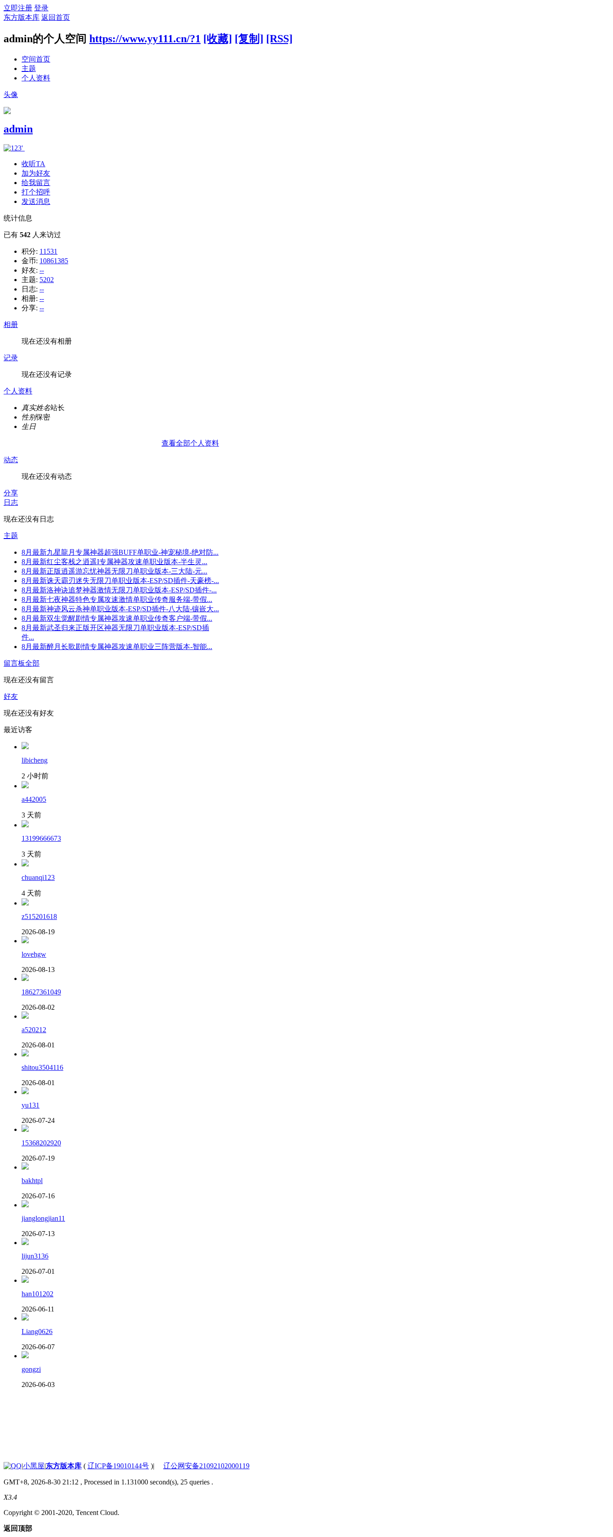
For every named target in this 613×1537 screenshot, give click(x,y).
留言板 (14, 663)
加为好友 (36, 173)
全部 (32, 663)
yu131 (30, 1105)
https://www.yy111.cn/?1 (145, 38)
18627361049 (41, 992)
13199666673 (41, 838)
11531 (48, 251)
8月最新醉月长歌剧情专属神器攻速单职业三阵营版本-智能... (117, 646)
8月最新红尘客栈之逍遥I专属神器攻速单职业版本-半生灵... (114, 561)
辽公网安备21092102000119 (206, 1466)
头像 (11, 94)
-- (41, 270)
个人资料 (36, 78)
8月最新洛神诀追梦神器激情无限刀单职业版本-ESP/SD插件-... (119, 590)
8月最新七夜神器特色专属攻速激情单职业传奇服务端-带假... (117, 599)
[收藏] (217, 38)
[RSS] (279, 38)
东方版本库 (21, 17)
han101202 (37, 1294)
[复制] (249, 38)
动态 (11, 460)
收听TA (33, 164)
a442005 (34, 799)
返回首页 (55, 17)
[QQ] (13, 1466)
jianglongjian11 (43, 1218)
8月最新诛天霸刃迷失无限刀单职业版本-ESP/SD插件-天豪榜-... (120, 580)
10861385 (53, 261)
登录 (41, 8)
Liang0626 (37, 1331)
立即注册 (18, 8)
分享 (11, 493)
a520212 (34, 1030)
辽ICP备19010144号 (118, 1466)
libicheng (35, 760)
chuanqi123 (38, 877)
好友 (11, 696)
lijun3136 (35, 1256)
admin (18, 129)
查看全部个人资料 (190, 443)
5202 (46, 279)
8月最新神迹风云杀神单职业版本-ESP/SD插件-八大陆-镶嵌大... (120, 609)
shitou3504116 (42, 1067)
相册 (11, 324)
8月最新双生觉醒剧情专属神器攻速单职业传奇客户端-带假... (117, 618)
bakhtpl (32, 1180)
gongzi (31, 1369)
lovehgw (34, 954)
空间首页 (36, 59)
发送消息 (36, 201)
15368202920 (41, 1143)
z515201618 (39, 916)
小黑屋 (33, 1466)
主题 (29, 68)
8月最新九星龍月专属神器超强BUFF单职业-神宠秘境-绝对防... (120, 552)
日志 (11, 502)
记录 (11, 358)
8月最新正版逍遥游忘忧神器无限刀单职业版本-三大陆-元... (114, 571)
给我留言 (36, 182)
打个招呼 (36, 192)
